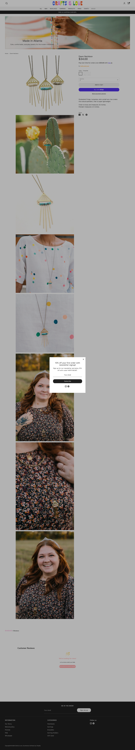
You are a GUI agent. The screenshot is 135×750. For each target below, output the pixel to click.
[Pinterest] (68, 386)
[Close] (83, 359)
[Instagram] (66, 386)
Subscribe (67, 381)
